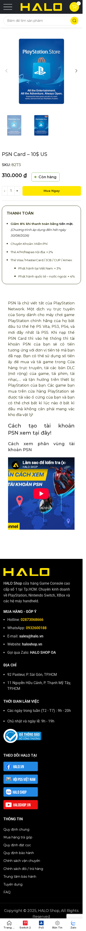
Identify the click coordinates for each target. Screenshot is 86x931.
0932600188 (36, 628)
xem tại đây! (35, 433)
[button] (6, 70)
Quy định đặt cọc (17, 845)
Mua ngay (52, 190)
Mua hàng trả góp (17, 837)
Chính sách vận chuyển (21, 861)
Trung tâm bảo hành (19, 876)
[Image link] (26, 572)
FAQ (7, 892)
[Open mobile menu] (7, 6)
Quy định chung (16, 829)
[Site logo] (41, 6)
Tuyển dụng (12, 884)
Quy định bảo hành (18, 853)
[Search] (74, 21)
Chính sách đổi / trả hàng (23, 869)
